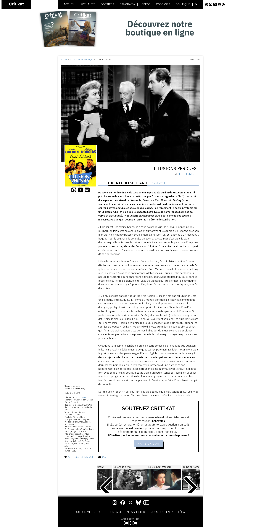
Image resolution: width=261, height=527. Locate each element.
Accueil (69, 4)
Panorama (127, 4)
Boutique (183, 4)
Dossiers (107, 4)
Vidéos (145, 4)
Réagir (104, 457)
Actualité (87, 4)
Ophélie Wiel (87, 457)
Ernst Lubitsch (82, 397)
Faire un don (148, 443)
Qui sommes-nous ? (89, 512)
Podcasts (163, 4)
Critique (89, 60)
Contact (115, 512)
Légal (182, 512)
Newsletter (136, 512)
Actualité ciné (76, 60)
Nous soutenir (161, 512)
